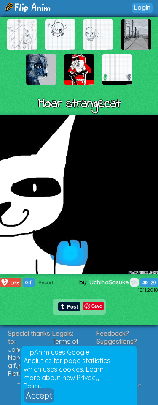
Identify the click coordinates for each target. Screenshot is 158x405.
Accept (39, 395)
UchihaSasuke (109, 282)
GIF (28, 282)
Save (96, 306)
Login (142, 7)
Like (12, 282)
